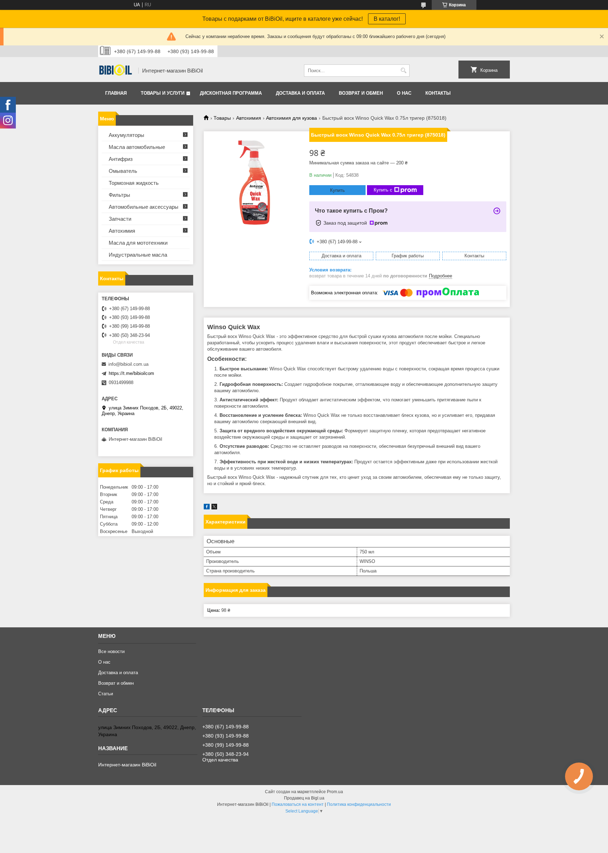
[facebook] (207, 507)
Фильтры (119, 195)
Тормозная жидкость (134, 183)
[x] (214, 507)
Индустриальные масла (138, 255)
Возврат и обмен (361, 93)
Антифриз (121, 159)
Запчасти (120, 219)
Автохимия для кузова (291, 118)
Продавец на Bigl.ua (304, 798)
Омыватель (123, 171)
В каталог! (387, 19)
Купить (337, 190)
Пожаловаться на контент (298, 804)
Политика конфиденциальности (359, 804)
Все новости (111, 651)
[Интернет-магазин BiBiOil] (115, 71)
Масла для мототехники (138, 243)
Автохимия (248, 118)
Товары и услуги (162, 93)
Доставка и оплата (300, 93)
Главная (116, 93)
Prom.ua (335, 791)
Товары (222, 118)
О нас (404, 93)
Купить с (383, 190)
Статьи (105, 693)
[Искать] (403, 70)
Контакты (438, 93)
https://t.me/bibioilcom (131, 373)
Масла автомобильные (137, 147)
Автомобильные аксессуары (143, 207)
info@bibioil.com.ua (128, 364)
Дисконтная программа (231, 93)
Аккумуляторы (126, 135)
